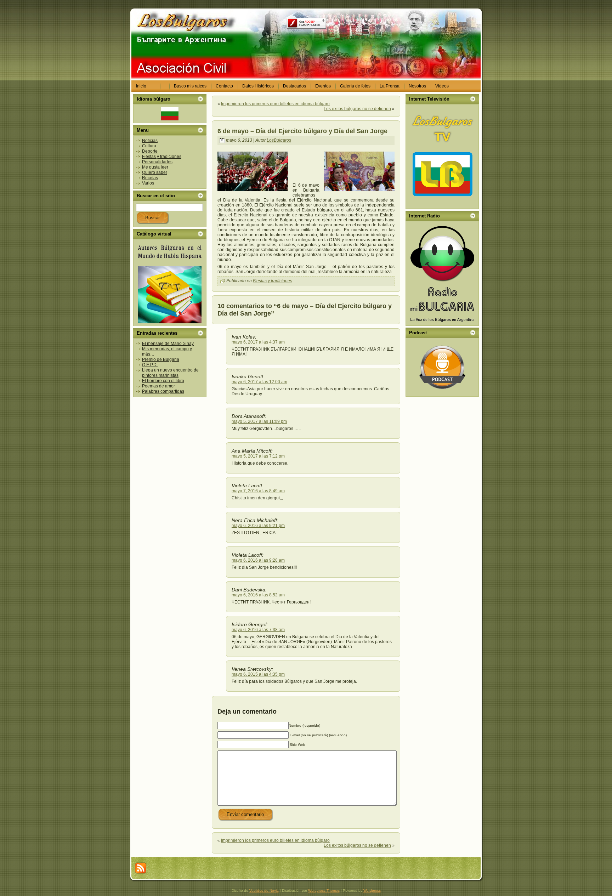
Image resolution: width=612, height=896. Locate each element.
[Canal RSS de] (140, 868)
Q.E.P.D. (150, 364)
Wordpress (372, 890)
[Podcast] (442, 367)
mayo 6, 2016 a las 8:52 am (258, 594)
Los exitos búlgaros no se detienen (357, 108)
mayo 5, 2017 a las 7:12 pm (258, 456)
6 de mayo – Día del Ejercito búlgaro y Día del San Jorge (302, 131)
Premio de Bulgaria (160, 359)
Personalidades (157, 161)
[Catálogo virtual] (170, 282)
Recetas (150, 177)
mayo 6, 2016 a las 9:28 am (258, 560)
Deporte (150, 151)
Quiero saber (154, 172)
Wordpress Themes (324, 890)
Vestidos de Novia (264, 890)
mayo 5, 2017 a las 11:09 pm (259, 421)
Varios (148, 183)
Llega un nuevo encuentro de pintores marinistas (170, 373)
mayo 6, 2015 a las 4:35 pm (258, 674)
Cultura (149, 145)
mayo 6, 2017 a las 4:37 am (258, 342)
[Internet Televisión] (442, 156)
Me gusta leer (155, 167)
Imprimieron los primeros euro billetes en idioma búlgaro (275, 103)
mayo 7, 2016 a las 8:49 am (258, 490)
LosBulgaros (279, 140)
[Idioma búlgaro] (170, 113)
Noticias (150, 140)
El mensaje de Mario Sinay (168, 343)
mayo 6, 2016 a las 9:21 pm (258, 525)
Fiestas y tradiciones (161, 156)
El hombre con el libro (163, 380)
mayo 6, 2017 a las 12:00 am (259, 381)
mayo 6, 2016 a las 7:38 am (258, 629)
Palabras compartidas (163, 391)
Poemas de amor (158, 386)
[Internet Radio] (442, 273)
